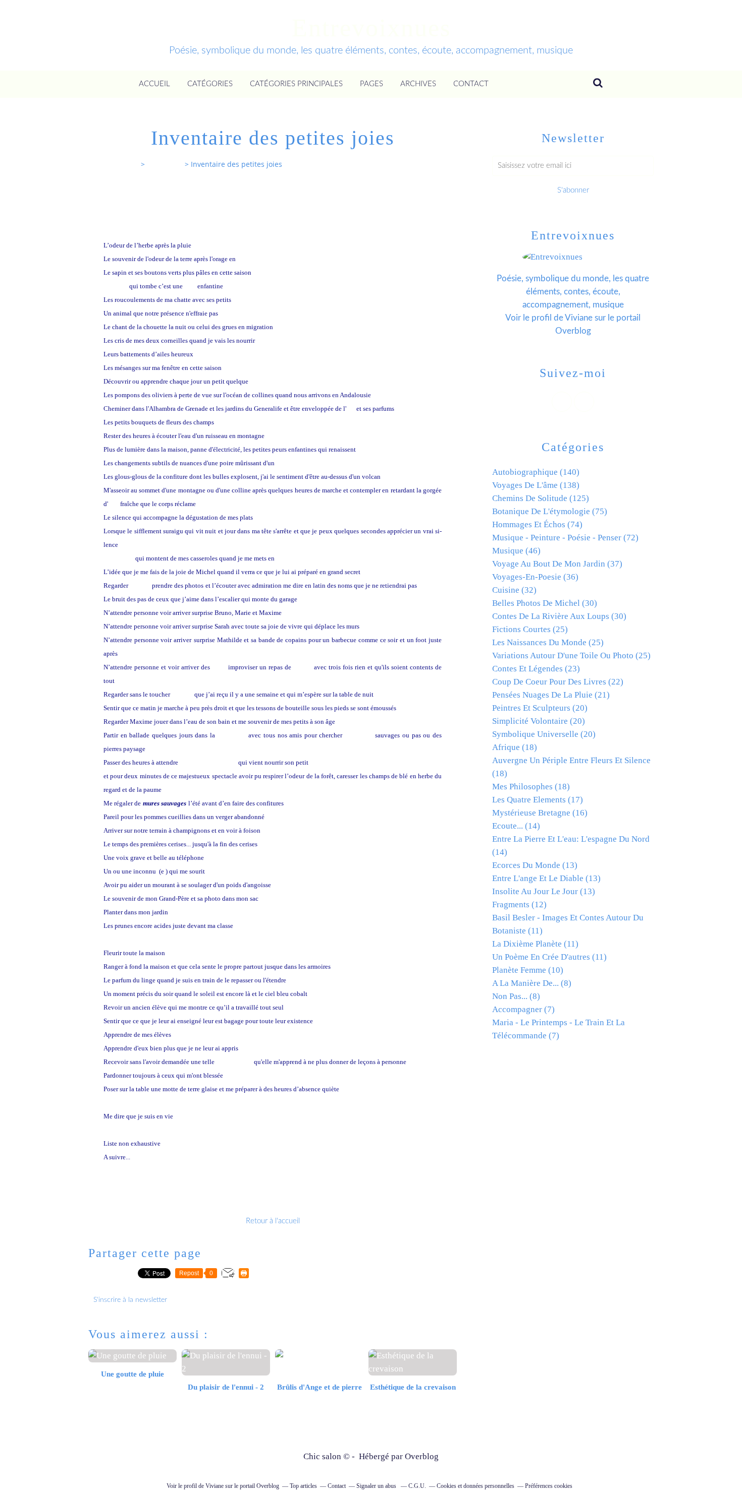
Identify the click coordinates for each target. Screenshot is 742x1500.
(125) (540, 498)
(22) (557, 681)
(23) (536, 668)
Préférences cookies (548, 1485)
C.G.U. (417, 1485)
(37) (557, 564)
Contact (471, 84)
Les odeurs (118, 558)
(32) (514, 590)
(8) (531, 983)
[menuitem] (154, 84)
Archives (418, 84)
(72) (565, 537)
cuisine (286, 558)
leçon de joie (234, 1062)
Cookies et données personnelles (475, 1485)
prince (302, 667)
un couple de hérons (208, 762)
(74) (537, 524)
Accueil (154, 84)
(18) (514, 747)
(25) (530, 629)
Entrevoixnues (371, 28)
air (350, 408)
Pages (371, 84)
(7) (523, 1009)
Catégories (210, 84)
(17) (537, 799)
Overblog (422, 1456)
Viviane (579, 318)
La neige (115, 286)
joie (190, 286)
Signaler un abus (377, 1485)
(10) (527, 970)
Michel (140, 585)
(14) (516, 826)
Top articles (303, 1485)
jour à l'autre (295, 463)
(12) (519, 904)
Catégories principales (296, 84)
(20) (540, 708)
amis (219, 667)
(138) (535, 485)
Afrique (248, 259)
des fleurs (359, 735)
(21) (551, 695)
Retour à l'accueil (273, 1221)
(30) (544, 603)
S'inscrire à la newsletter (130, 1299)
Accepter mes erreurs (132, 939)
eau (113, 504)
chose (258, 381)
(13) (534, 865)
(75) (549, 511)
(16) (540, 813)
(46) (516, 550)
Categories (165, 164)
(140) (535, 472)
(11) (535, 944)
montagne (232, 735)
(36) (535, 577)
